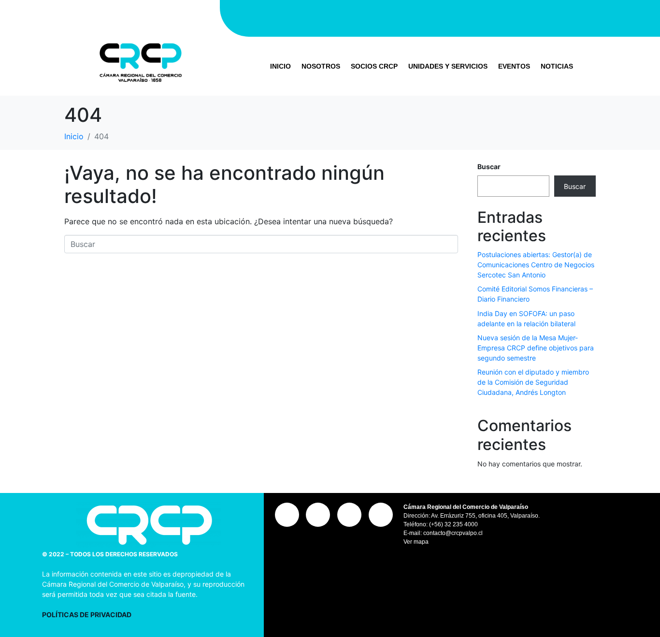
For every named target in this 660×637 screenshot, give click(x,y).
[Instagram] (382, 17)
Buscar (489, 166)
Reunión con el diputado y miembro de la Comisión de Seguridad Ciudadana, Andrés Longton (533, 382)
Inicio (280, 66)
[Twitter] (440, 17)
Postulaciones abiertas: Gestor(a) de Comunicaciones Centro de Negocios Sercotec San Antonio (535, 264)
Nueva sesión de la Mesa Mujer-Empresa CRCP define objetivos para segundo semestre (535, 347)
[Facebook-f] (411, 17)
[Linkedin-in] (469, 17)
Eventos (514, 66)
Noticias (557, 66)
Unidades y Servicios (448, 66)
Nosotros (320, 66)
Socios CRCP (374, 66)
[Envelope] (498, 17)
